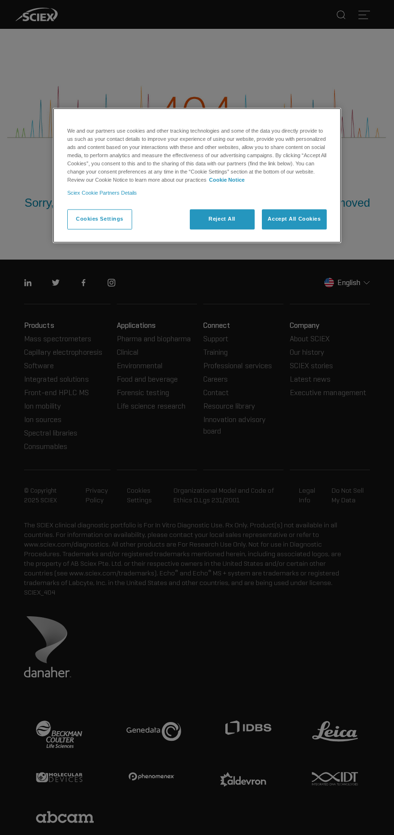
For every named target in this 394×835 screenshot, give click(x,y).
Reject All (222, 219)
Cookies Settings (99, 219)
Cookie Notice (227, 180)
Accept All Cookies (294, 219)
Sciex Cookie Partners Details (102, 193)
